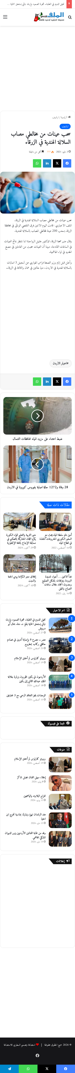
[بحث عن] (70, 18)
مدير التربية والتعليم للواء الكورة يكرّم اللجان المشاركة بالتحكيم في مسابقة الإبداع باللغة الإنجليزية (21, 539)
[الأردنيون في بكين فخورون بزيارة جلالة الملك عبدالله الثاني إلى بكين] (60, 682)
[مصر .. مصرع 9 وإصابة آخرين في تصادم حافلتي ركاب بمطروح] (60, 645)
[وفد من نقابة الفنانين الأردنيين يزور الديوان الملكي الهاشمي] (60, 839)
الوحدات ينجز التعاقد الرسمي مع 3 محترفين (26, 695)
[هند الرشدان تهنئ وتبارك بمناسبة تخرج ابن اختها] (60, 820)
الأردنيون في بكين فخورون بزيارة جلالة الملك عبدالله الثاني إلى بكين (27, 679)
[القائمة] (5, 18)
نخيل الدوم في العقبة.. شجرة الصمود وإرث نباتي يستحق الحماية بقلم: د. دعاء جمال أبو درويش (26, 624)
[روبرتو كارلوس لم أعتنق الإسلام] (60, 664)
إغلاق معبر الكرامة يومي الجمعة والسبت (22, 578)
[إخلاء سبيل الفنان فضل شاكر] (60, 783)
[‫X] (57, 163)
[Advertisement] (37, 67)
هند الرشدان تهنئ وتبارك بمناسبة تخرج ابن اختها (26, 817)
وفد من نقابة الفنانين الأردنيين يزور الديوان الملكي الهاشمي (25, 835)
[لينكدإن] (47, 163)
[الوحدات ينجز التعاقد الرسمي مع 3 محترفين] (60, 701)
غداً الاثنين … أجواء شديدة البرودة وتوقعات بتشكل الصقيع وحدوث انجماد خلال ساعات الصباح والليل (57, 582)
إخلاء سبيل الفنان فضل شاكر (31, 777)
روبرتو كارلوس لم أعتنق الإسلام (30, 658)
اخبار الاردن (60, 363)
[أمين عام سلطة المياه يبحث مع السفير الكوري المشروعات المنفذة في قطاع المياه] (55, 522)
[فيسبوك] (67, 163)
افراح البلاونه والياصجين (35, 796)
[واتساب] (37, 163)
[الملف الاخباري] (48, 17)
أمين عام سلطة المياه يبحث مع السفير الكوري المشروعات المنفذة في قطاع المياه (56, 539)
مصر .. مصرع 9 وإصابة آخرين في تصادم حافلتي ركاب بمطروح (26, 642)
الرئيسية (64, 117)
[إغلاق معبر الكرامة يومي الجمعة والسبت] (19, 563)
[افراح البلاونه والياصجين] (60, 801)
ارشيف (55, 117)
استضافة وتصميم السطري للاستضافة (19, 1045)
